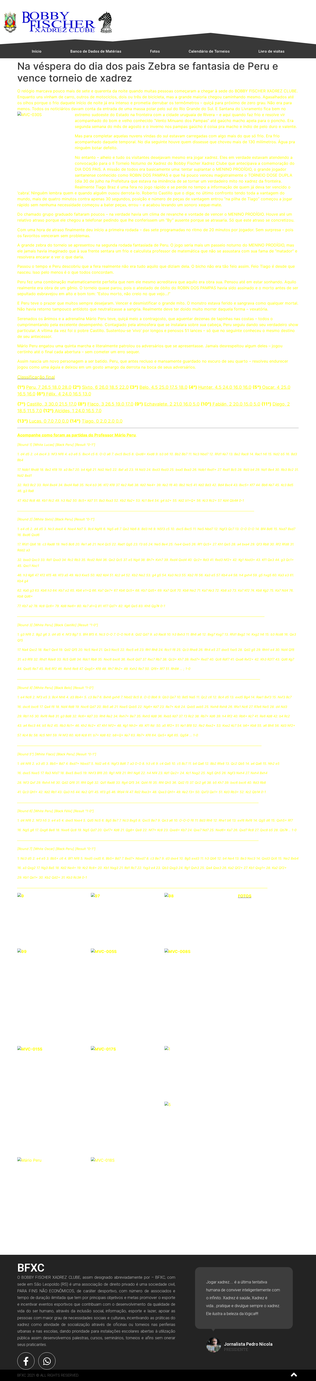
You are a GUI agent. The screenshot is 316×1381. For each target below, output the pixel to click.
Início (36, 51)
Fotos (155, 51)
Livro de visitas (271, 51)
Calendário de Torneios (209, 51)
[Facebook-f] (26, 1361)
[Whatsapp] (47, 1361)
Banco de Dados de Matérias (95, 51)
